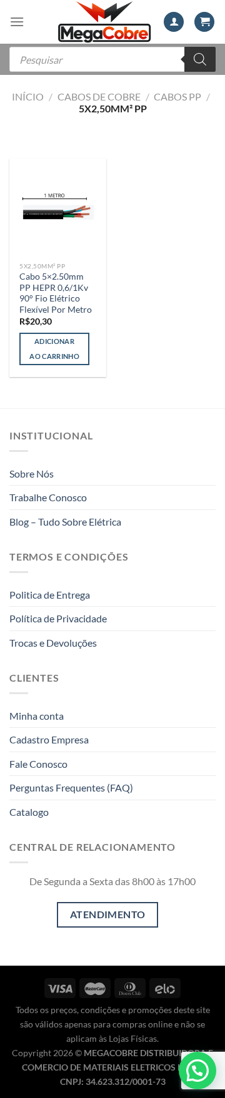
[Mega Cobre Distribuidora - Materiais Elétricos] (105, 22)
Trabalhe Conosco (48, 497)
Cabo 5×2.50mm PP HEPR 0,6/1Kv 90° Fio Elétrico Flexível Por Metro (55, 293)
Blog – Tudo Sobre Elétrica (65, 521)
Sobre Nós (31, 473)
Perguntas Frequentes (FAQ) (71, 787)
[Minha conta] (174, 22)
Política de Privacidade (58, 618)
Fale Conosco (38, 764)
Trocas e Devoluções (53, 643)
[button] (197, 1070)
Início (28, 96)
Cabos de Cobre (99, 96)
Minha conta (36, 716)
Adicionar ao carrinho (54, 348)
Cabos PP (177, 96)
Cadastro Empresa (49, 739)
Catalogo (29, 812)
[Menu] (16, 21)
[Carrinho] (204, 22)
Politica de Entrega (49, 594)
